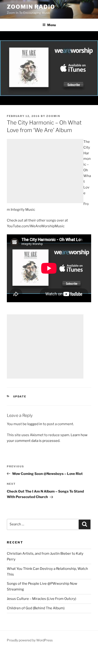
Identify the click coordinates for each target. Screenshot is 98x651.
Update (19, 396)
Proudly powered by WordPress (30, 640)
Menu (51, 25)
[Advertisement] (45, 171)
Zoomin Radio (31, 6)
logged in (34, 424)
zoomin (53, 116)
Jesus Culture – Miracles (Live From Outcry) (41, 599)
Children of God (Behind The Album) (35, 608)
